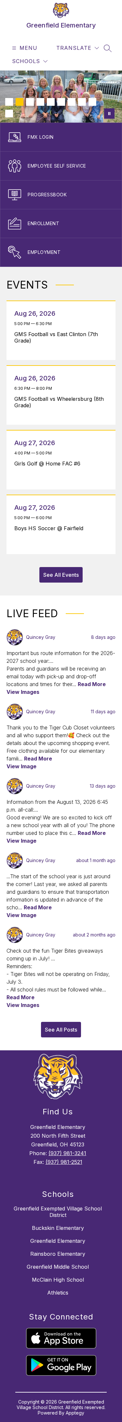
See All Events (61, 575)
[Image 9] (92, 102)
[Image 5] (51, 102)
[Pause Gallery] (109, 113)
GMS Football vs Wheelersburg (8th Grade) (59, 402)
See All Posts (61, 1029)
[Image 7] (71, 102)
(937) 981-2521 (64, 1162)
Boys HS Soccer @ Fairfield (50, 528)
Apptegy (75, 1413)
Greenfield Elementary (57, 1241)
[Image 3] (30, 102)
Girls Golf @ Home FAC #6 (49, 463)
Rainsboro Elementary (57, 1254)
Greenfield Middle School (58, 1266)
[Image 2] (19, 102)
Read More (92, 684)
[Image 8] (82, 102)
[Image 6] (61, 102)
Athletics (57, 1292)
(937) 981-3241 (67, 1153)
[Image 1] (9, 102)
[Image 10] (9, 113)
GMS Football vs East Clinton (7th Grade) (56, 337)
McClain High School (58, 1279)
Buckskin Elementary (58, 1228)
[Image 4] (40, 102)
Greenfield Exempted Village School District (58, 1211)
